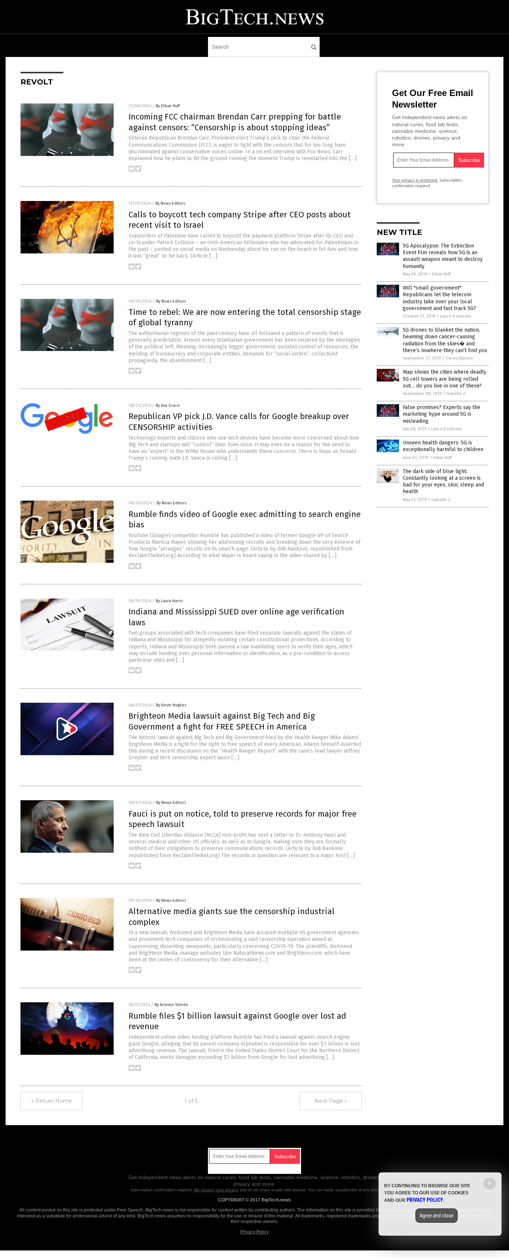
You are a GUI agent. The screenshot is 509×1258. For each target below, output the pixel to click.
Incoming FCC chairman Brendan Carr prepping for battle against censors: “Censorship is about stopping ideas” (235, 122)
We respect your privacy (216, 1190)
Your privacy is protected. (415, 180)
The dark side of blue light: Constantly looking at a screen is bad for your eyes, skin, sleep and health (443, 481)
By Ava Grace (168, 405)
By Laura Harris (169, 600)
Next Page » (330, 1101)
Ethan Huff (441, 274)
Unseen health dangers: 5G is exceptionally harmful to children (443, 446)
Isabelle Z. (456, 393)
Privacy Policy (254, 1232)
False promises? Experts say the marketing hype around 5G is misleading (441, 414)
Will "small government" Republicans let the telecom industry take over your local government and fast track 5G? (439, 298)
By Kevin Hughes (171, 705)
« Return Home (51, 1101)
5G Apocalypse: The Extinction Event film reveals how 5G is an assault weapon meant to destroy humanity (443, 256)
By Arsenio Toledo (171, 1004)
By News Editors (170, 203)
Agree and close (436, 1216)
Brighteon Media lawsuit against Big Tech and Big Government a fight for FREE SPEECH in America (222, 721)
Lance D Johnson (455, 316)
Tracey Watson (459, 358)
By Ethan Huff (168, 105)
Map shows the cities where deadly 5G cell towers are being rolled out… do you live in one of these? (444, 379)
